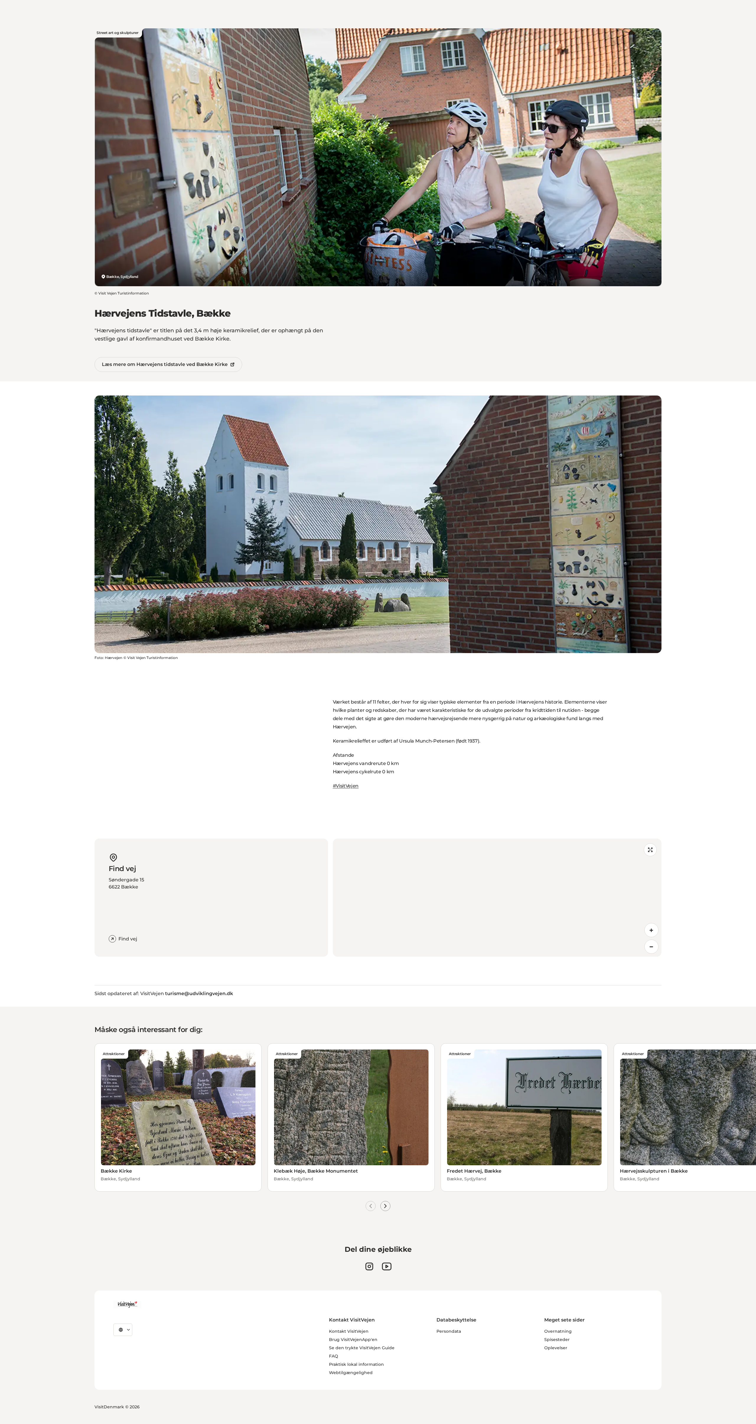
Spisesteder (557, 1339)
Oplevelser (555, 1347)
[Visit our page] (369, 1266)
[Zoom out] (651, 947)
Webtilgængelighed (351, 1372)
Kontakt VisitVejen (349, 1331)
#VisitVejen (346, 786)
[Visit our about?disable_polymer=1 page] (387, 1266)
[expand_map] (650, 849)
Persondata (448, 1331)
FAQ (333, 1356)
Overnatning (558, 1331)
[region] (497, 898)
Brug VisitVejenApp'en (353, 1339)
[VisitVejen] (127, 1304)
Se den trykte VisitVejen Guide (362, 1347)
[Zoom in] (651, 930)
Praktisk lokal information (356, 1364)
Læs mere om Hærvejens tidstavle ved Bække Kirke (165, 364)
